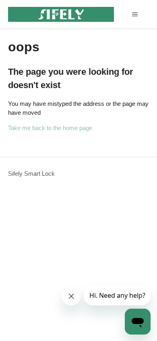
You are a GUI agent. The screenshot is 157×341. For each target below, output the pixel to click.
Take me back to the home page (50, 127)
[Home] (61, 14)
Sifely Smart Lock (31, 173)
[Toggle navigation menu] (135, 14)
